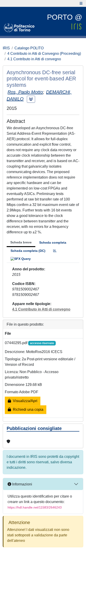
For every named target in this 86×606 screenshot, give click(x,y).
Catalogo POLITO (29, 48)
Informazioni (21, 484)
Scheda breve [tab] (21, 242)
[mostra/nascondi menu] (81, 3)
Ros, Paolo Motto (25, 92)
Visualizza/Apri (24, 401)
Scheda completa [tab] (52, 242)
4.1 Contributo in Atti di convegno (34, 59)
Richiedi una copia (27, 409)
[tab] (54, 251)
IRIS (6, 48)
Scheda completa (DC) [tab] (28, 251)
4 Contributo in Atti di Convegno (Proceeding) (44, 53)
